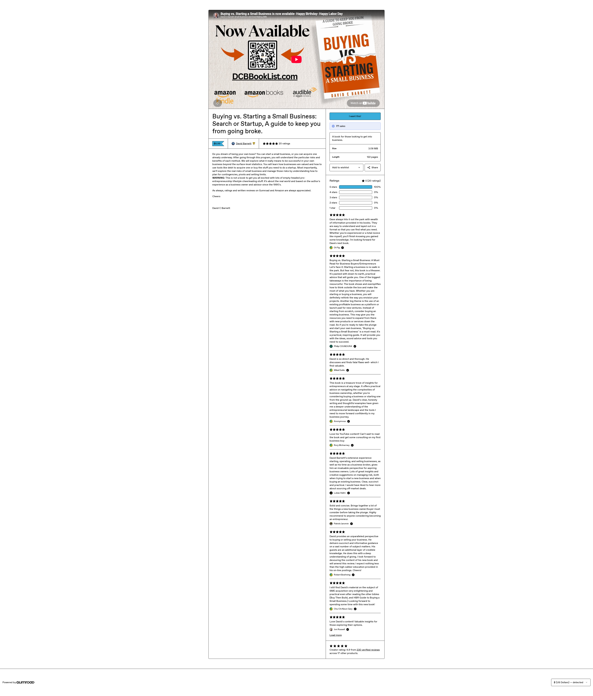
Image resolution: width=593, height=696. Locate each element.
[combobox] (346, 167)
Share (375, 167)
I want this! (355, 116)
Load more (336, 635)
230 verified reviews (368, 649)
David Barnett (245, 143)
